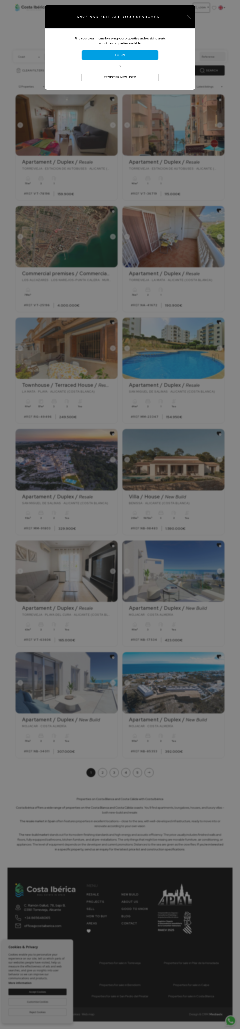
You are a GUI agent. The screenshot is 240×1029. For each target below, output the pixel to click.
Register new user (120, 77)
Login (120, 55)
